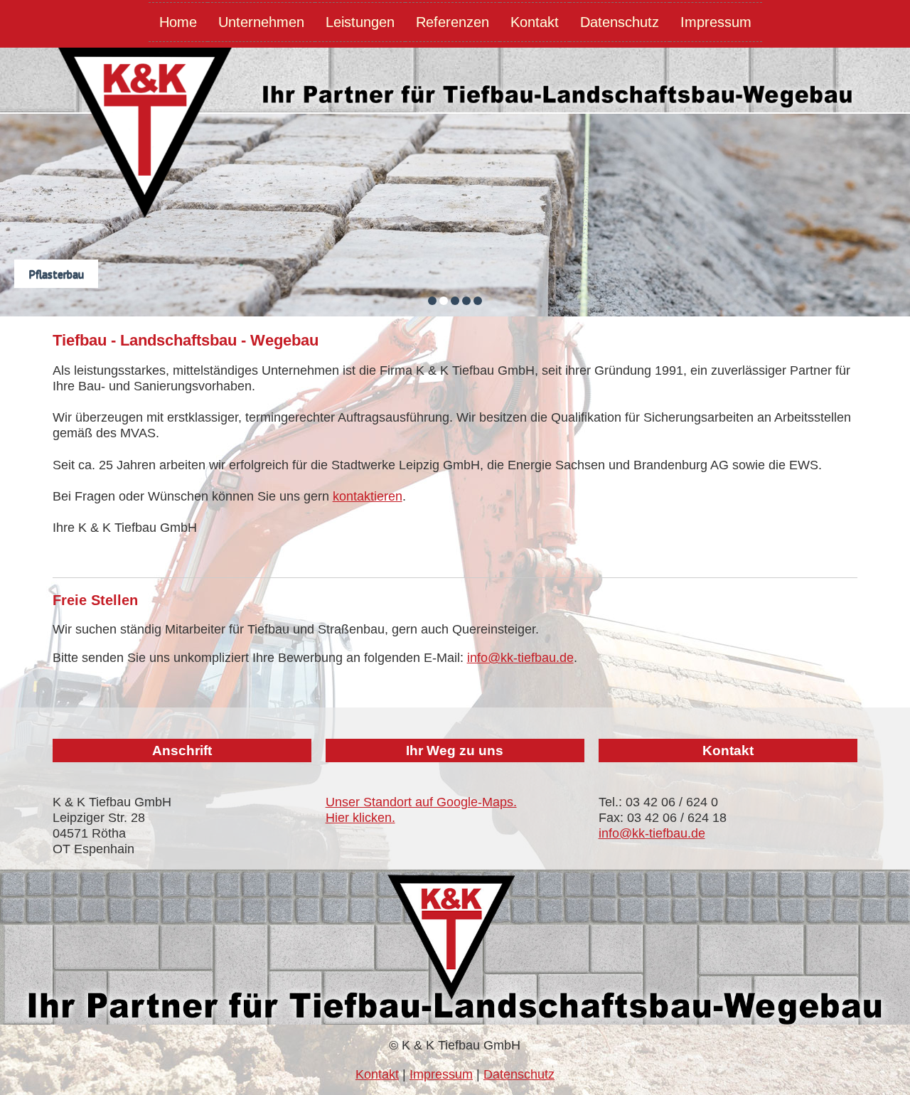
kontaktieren (367, 496)
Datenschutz (619, 22)
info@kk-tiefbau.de (520, 658)
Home (178, 22)
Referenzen (452, 22)
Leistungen (360, 22)
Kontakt (534, 22)
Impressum (715, 22)
